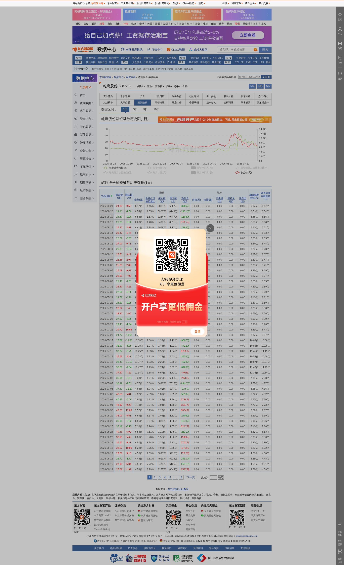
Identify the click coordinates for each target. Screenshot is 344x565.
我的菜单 (236, 3)
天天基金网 (127, 3)
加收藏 (86, 3)
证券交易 (250, 3)
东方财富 (112, 3)
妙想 (175, 3)
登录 (224, 3)
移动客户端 (97, 3)
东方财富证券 (144, 3)
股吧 (200, 3)
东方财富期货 (161, 3)
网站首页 (77, 3)
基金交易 (263, 3)
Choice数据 (188, 3)
